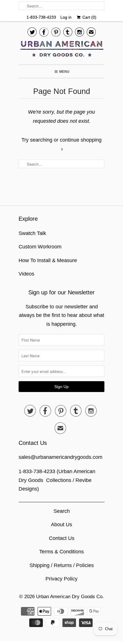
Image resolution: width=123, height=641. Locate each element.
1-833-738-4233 (41, 17)
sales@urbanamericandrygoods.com (60, 457)
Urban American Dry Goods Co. (70, 596)
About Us (61, 524)
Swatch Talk (32, 233)
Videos (26, 274)
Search (61, 511)
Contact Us (61, 538)
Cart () (88, 17)
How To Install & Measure (48, 260)
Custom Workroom (40, 247)
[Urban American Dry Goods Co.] (61, 50)
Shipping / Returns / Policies (61, 565)
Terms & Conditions (61, 551)
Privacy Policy (61, 579)
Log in (66, 17)
